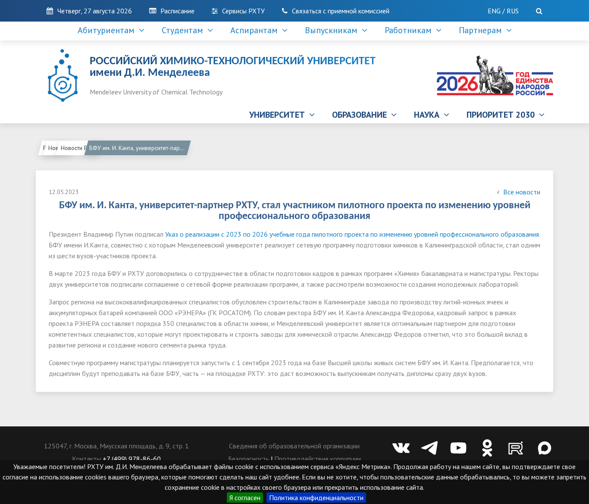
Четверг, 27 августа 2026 (94, 10)
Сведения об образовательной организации (294, 445)
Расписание (177, 10)
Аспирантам (256, 30)
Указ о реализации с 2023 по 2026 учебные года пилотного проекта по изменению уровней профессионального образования (352, 234)
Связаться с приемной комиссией (340, 10)
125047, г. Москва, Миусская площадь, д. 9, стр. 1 (116, 445)
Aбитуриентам (108, 30)
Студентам (184, 30)
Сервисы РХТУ (243, 10)
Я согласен (244, 497)
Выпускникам (333, 30)
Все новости (521, 192)
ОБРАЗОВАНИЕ (361, 114)
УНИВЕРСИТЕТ (279, 114)
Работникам (410, 30)
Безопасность (248, 458)
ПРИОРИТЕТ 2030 (503, 114)
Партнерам (482, 30)
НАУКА (429, 114)
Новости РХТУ (79, 148)
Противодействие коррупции (317, 458)
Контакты (86, 458)
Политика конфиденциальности (316, 497)
